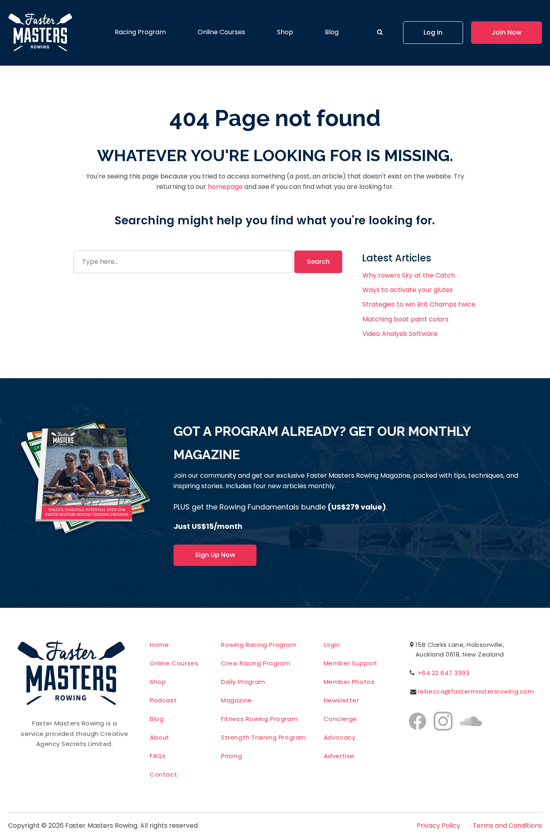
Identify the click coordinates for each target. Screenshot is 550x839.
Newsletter (341, 700)
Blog (332, 32)
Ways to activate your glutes (407, 289)
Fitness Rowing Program (259, 719)
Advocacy (340, 737)
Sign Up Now (215, 554)
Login (332, 644)
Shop (285, 32)
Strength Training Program (263, 737)
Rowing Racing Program (259, 644)
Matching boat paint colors (405, 319)
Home (159, 644)
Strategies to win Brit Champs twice (419, 304)
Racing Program (140, 32)
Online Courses (221, 32)
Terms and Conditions (507, 825)
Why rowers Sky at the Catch (408, 275)
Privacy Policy (438, 825)
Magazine (236, 700)
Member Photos (349, 681)
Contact (163, 774)
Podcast (163, 700)
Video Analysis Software (400, 333)
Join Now (506, 32)
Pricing (231, 756)
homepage (225, 186)
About (160, 737)
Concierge (340, 719)
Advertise (339, 756)
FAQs (157, 756)
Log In (433, 32)
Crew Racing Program (255, 663)
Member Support (351, 663)
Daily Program (243, 681)
